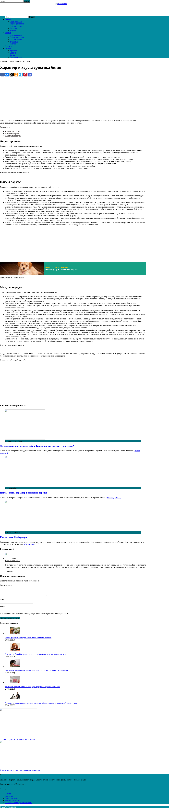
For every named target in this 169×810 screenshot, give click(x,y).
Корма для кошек (17, 37)
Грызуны (8, 46)
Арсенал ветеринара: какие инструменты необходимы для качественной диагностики (41, 703)
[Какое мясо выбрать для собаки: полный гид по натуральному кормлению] (15, 666)
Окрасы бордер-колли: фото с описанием (17, 739)
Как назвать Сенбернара (13, 537)
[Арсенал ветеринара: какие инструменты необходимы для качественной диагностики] (15, 699)
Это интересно (16, 26)
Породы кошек (16, 35)
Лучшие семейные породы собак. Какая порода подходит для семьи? (37, 446)
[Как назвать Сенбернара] (25, 530)
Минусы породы (13, 136)
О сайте (8, 794)
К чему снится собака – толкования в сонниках (20, 770)
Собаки (8, 19)
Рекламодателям (12, 800)
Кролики (13, 50)
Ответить (9, 571)
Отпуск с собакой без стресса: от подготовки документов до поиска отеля (36, 654)
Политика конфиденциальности (18, 803)
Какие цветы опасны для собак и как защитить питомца (28, 638)
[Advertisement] (73, 94)
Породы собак (16, 22)
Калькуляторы (16, 57)
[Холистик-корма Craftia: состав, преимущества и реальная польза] (15, 682)
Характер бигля (12, 131)
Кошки (8, 33)
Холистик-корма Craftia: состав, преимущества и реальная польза (32, 687)
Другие (8, 48)
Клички (13, 30)
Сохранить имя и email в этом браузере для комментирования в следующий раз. (36, 613)
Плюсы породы (12, 133)
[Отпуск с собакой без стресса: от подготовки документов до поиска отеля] (15, 650)
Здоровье (14, 28)
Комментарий (6, 585)
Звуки (12, 55)
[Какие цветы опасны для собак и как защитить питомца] (15, 633)
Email (2, 606)
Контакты (9, 796)
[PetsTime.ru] (73, 8)
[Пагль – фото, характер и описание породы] (25, 486)
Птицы (13, 53)
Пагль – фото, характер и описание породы (23, 492)
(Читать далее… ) (114, 497)
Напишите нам (11, 798)
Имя (2, 600)
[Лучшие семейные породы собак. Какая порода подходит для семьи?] (25, 439)
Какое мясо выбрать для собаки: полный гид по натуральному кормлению (36, 670)
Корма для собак (17, 24)
